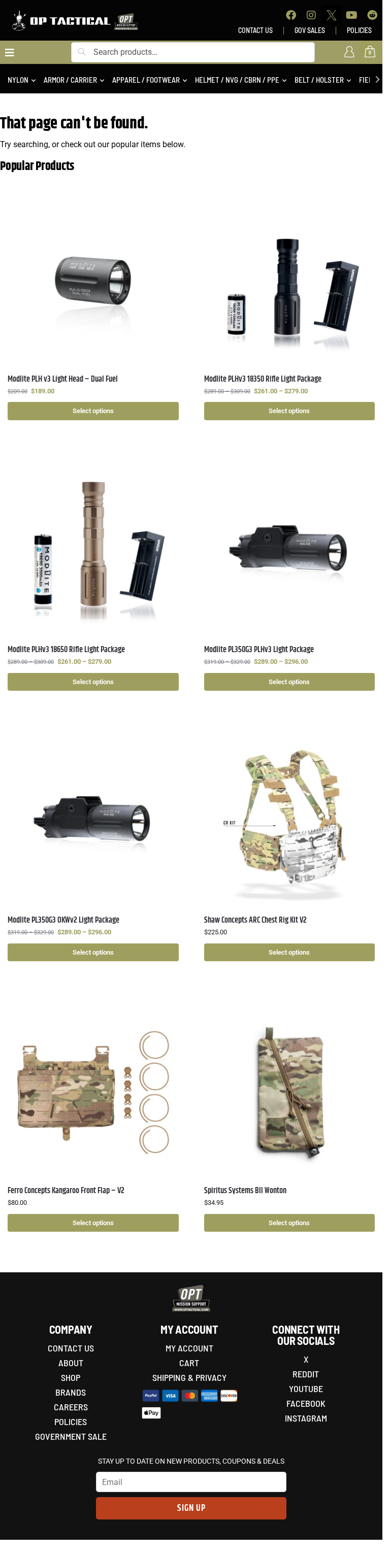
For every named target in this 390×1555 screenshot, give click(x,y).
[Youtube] (352, 15)
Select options (93, 411)
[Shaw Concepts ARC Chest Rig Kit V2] (289, 821)
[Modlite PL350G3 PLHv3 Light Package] (289, 551)
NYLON (18, 79)
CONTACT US (255, 30)
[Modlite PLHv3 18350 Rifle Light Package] (289, 280)
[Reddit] (372, 15)
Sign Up (191, 1508)
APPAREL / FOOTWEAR (146, 79)
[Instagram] (311, 15)
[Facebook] (291, 15)
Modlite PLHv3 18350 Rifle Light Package (262, 379)
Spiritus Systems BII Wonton (245, 1191)
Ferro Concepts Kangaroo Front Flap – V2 (66, 1191)
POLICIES (359, 30)
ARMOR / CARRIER (70, 79)
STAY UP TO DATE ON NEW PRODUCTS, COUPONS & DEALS (191, 1461)
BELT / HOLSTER (319, 79)
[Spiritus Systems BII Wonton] (289, 1092)
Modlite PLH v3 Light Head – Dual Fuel (63, 379)
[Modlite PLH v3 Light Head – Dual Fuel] (93, 280)
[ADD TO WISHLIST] (166, 208)
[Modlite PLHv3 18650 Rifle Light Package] (93, 551)
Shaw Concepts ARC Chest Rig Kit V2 (255, 920)
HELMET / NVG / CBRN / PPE (237, 79)
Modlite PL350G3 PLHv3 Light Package (259, 650)
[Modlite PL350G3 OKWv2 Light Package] (93, 821)
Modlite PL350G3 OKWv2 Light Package (63, 920)
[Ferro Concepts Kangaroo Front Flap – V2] (93, 1092)
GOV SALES (310, 30)
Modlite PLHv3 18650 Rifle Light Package (66, 650)
